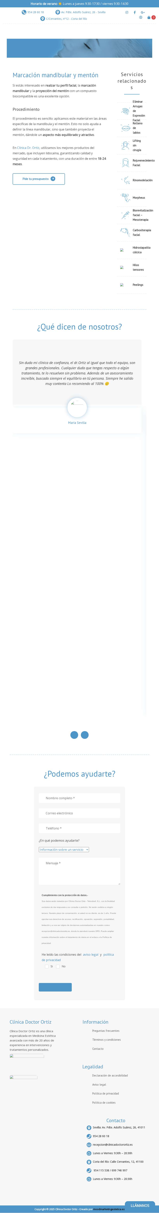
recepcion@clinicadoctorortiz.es (113, 1144)
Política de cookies (104, 1102)
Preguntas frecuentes (105, 1031)
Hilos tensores (138, 267)
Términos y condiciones (106, 1039)
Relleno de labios (138, 128)
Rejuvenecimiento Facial (138, 163)
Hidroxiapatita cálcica (138, 250)
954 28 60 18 (101, 1136)
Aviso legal (99, 1084)
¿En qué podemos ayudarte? (59, 840)
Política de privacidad (105, 1093)
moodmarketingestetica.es (109, 1209)
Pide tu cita (131, 87)
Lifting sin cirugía (137, 145)
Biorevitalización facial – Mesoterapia (138, 215)
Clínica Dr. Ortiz (28, 148)
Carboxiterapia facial (138, 232)
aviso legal (90, 954)
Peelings (138, 285)
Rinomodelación (138, 180)
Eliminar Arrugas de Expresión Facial (138, 111)
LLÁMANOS (140, 1205)
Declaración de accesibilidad (110, 1075)
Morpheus (138, 197)
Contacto (98, 1049)
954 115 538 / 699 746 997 (110, 1170)
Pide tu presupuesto (35, 179)
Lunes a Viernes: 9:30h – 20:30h (112, 1179)
